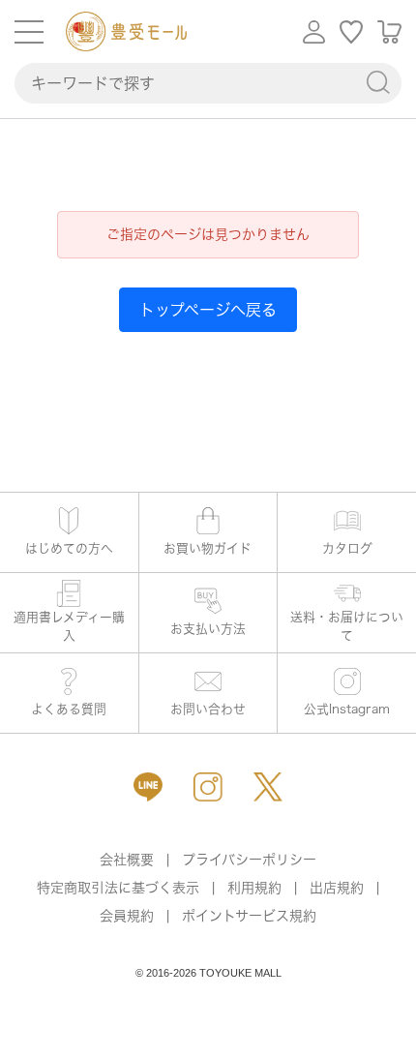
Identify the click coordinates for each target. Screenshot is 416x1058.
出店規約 (337, 887)
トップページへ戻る (208, 309)
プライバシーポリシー (249, 859)
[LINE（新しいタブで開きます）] (148, 786)
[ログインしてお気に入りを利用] (352, 32)
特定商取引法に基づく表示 (118, 887)
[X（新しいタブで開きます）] (267, 786)
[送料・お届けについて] (347, 612)
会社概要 (127, 859)
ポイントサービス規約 (249, 915)
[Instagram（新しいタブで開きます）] (208, 786)
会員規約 (127, 915)
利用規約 (254, 887)
